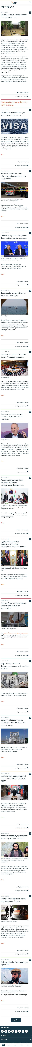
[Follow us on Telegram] (19, 1031)
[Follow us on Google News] (2, 1031)
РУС (22, 1045)
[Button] (23, 92)
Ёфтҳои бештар (16, 1020)
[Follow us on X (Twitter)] (16, 1031)
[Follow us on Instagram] (12, 1031)
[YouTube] (15, 1045)
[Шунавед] (9, 1045)
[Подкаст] (26, 1031)
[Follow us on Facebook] (5, 1031)
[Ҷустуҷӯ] (28, 1045)
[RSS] (23, 1031)
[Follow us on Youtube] (9, 1031)
